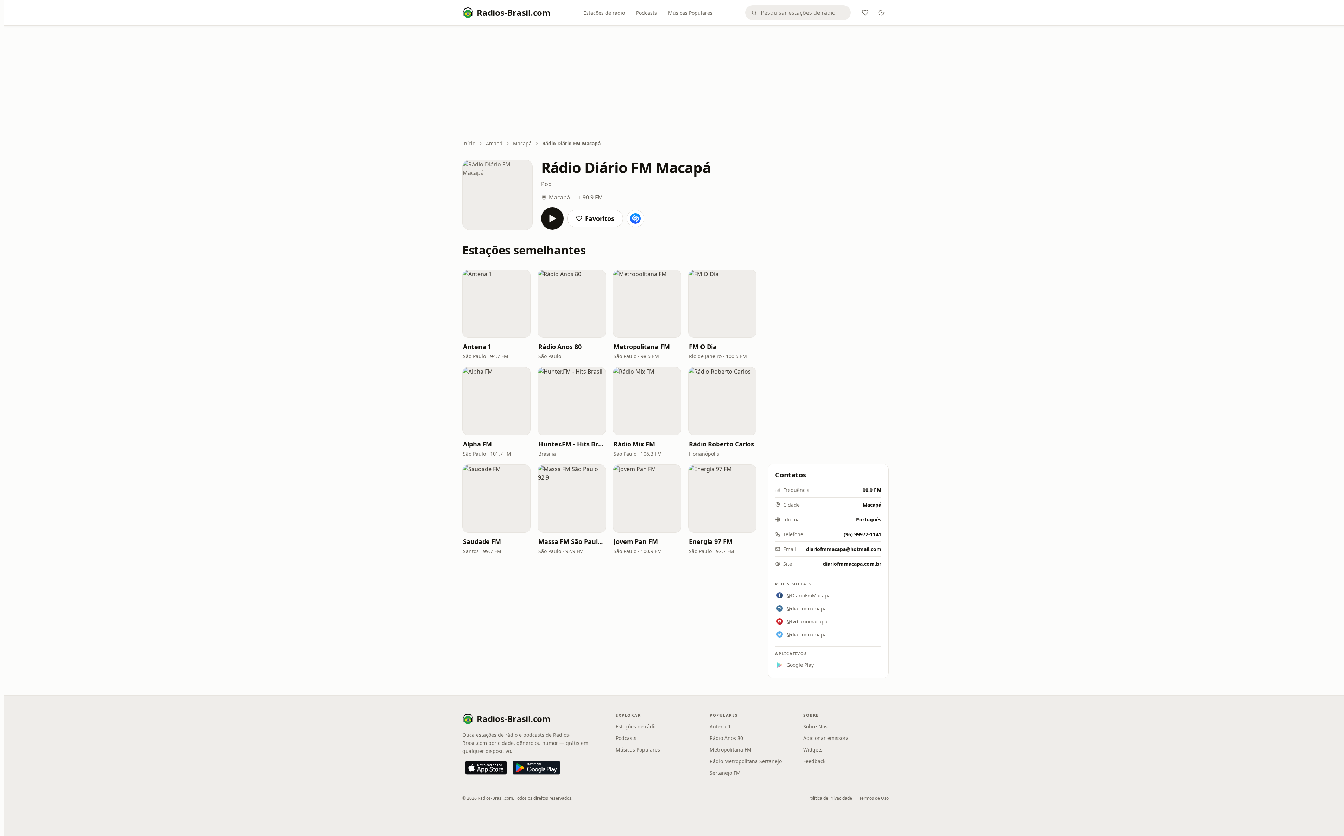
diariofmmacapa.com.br (852, 563)
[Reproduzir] (552, 218)
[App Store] (486, 768)
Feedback (814, 761)
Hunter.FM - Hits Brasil (571, 444)
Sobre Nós (815, 726)
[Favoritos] (865, 12)
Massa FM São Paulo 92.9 (571, 541)
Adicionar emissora (826, 738)
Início (468, 143)
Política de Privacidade (830, 798)
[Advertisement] (675, 83)
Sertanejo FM (725, 773)
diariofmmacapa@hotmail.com (843, 549)
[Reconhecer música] (635, 218)
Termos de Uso (874, 798)
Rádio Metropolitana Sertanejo (746, 761)
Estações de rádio (604, 13)
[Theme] (881, 12)
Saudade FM (482, 541)
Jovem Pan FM (636, 541)
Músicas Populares (690, 13)
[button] (496, 304)
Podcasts (646, 13)
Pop (546, 184)
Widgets (813, 749)
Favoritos (599, 218)
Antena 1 (477, 346)
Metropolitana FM (642, 346)
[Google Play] (536, 768)
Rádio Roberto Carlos (721, 444)
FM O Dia (703, 346)
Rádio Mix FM (634, 444)
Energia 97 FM (711, 541)
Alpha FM (477, 444)
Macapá (522, 143)
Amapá (494, 143)
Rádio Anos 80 (560, 346)
